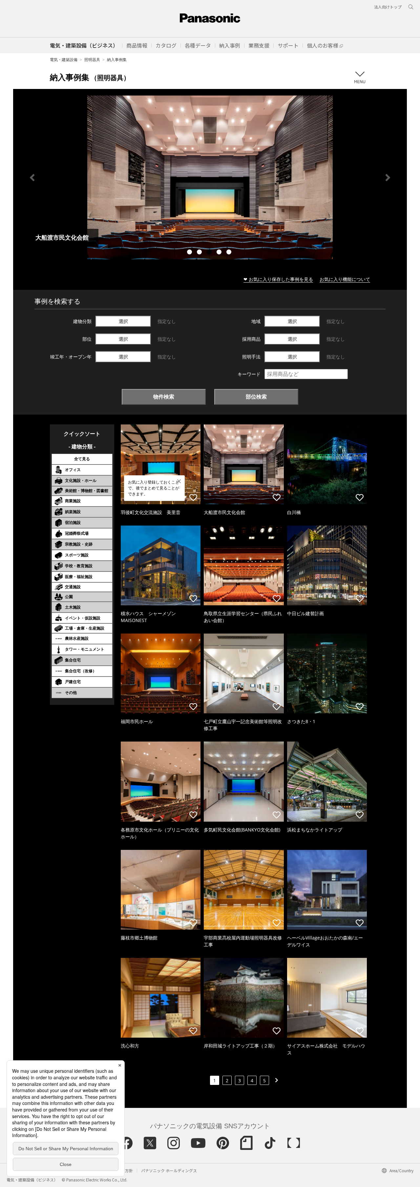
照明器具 (92, 59)
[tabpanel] (210, 177)
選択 (123, 321)
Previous (32, 177)
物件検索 (163, 396)
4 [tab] (220, 252)
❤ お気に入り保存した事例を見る (278, 279)
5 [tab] (229, 252)
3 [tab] (210, 252)
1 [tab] (190, 252)
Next (387, 177)
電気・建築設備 (63, 59)
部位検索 (256, 396)
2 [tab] (200, 252)
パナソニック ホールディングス (169, 1170)
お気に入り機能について (345, 279)
